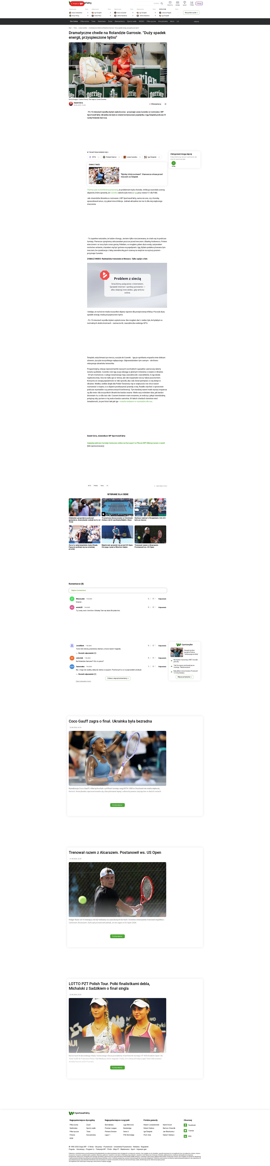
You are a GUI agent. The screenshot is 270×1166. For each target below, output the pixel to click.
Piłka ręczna (151, 21)
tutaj (109, 1161)
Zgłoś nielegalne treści (83, 681)
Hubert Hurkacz (168, 1135)
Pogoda (72, 1149)
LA (178, 21)
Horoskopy (80, 1149)
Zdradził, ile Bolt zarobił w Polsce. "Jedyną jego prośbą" (191, 652)
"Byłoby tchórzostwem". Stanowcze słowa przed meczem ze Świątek (142, 175)
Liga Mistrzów (128, 1125)
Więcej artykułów (184, 677)
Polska (96, 485)
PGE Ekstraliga (128, 1135)
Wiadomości (124, 1149)
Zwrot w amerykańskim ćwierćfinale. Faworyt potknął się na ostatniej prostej (83, 547)
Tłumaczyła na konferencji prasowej (102, 190)
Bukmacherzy (120, 21)
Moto (172, 21)
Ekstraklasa (109, 1125)
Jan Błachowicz (168, 1132)
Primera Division (111, 1132)
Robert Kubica (149, 1128)
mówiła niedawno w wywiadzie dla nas (136, 401)
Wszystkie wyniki (190, 13)
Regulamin (144, 1147)
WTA (89, 485)
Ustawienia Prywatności (123, 1147)
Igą (135, 193)
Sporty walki (131, 21)
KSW (71, 1138)
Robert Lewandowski (151, 1125)
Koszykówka (163, 21)
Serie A (126, 1132)
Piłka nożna (84, 21)
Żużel (110, 21)
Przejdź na (76, 3)
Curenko (113, 193)
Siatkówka (102, 21)
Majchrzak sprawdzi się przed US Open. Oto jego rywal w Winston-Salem (117, 546)
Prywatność (107, 1147)
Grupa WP (82, 1147)
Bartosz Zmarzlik (169, 1128)
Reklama (136, 1147)
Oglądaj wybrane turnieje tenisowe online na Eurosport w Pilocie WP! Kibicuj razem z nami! (126, 443)
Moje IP (116, 1149)
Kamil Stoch (167, 1125)
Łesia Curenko (83, 28)
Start (70, 28)
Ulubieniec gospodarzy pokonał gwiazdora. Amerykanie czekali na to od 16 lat (84, 520)
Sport (133, 1149)
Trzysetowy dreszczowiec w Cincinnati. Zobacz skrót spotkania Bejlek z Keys (117, 519)
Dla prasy (98, 1147)
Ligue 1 (107, 1135)
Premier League (111, 1128)
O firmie (91, 1147)
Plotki (109, 1149)
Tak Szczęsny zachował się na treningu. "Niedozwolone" (184, 666)
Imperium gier (142, 1149)
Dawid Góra (78, 103)
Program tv (90, 1149)
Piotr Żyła (147, 1135)
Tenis (93, 21)
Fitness (72, 1135)
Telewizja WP (101, 1149)
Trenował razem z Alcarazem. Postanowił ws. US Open (146, 546)
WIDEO (141, 21)
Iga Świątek (148, 1132)
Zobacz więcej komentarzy (117, 678)
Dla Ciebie (74, 21)
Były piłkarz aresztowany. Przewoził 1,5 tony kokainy (186, 672)
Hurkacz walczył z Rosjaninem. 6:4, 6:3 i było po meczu (150, 519)
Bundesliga (127, 1128)
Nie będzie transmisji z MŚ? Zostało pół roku (186, 661)
